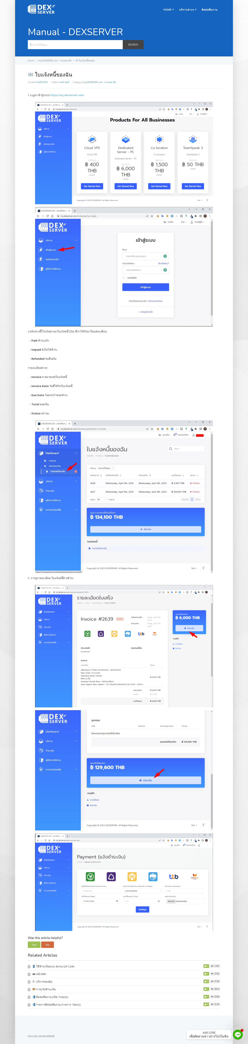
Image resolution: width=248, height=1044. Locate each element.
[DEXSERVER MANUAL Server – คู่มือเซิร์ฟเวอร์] (41, 12)
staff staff (64, 82)
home (168, 9)
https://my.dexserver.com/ (67, 95)
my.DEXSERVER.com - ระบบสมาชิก (99, 82)
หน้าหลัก (40, 974)
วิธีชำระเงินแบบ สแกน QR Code (54, 966)
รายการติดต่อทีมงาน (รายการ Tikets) (58, 1004)
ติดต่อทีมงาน (209, 9)
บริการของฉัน (43, 981)
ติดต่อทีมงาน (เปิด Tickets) (51, 997)
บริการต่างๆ (186, 9)
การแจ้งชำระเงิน (45, 989)
